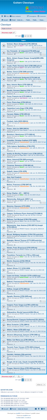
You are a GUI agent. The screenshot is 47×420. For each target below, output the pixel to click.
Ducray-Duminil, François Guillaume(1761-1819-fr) (25, 319)
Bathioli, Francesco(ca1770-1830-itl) (20, 282)
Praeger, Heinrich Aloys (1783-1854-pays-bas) (23, 368)
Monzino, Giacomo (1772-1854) (18, 206)
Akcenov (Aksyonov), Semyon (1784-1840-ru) (23, 335)
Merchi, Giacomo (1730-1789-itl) (18, 261)
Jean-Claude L (24, 130)
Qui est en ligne (7, 389)
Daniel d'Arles (24, 277)
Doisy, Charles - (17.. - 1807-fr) (18, 193)
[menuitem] (6, 16)
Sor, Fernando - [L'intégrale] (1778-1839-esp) (23, 51)
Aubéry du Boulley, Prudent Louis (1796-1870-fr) (24, 154)
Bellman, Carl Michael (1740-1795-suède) (22, 219)
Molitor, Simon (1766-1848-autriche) (20, 72)
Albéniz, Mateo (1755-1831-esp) (18, 330)
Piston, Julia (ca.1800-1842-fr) (18, 129)
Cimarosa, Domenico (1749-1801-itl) (20, 165)
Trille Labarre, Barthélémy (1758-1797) (21, 146)
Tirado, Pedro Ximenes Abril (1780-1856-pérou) (24, 66)
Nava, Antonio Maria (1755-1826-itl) (20, 85)
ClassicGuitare (24, 73)
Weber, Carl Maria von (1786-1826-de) (20, 340)
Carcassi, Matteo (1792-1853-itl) (18, 114)
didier (21, 195)
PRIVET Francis (24, 229)
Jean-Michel (23, 98)
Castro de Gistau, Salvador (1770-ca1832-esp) (23, 276)
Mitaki (21, 200)
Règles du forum (6, 28)
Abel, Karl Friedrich (14, 177)
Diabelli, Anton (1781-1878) (17, 171)
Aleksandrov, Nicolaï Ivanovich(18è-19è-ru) (22, 312)
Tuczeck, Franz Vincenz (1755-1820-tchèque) (23, 347)
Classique (6, 24)
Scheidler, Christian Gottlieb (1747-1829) (22, 140)
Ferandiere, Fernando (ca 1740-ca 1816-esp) (23, 255)
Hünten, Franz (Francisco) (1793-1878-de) (22, 248)
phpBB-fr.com (26, 415)
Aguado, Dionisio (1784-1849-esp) (19, 296)
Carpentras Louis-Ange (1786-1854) (20, 108)
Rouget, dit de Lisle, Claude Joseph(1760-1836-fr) (25, 362)
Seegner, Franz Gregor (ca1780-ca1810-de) (22, 305)
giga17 (22, 45)
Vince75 (22, 215)
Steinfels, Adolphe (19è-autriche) (19, 354)
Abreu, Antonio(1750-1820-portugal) (20, 159)
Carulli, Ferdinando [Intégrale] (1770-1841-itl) (23, 78)
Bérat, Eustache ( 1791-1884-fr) (18, 325)
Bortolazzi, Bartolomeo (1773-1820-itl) (21, 134)
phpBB (18, 413)
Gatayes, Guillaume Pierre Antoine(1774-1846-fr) (24, 213)
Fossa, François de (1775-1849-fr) (19, 96)
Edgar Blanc (23, 155)
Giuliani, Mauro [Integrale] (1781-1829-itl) (22, 44)
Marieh (22, 52)
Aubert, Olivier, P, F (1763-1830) (18, 268)
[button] (31, 36)
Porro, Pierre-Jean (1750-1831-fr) (19, 102)
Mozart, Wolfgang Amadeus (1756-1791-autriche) (25, 234)
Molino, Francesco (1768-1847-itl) (19, 185)
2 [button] (25, 36)
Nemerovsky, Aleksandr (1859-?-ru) (20, 199)
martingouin (23, 236)
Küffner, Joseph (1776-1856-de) (18, 289)
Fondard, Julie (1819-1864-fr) (17, 121)
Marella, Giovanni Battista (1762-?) (19, 90)
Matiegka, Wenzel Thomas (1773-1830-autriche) (24, 240)
